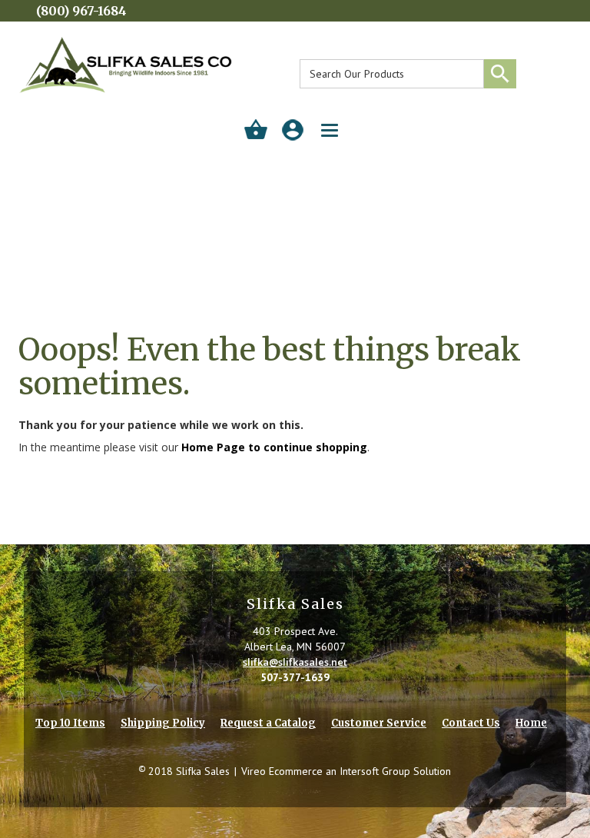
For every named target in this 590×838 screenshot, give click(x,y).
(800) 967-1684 (81, 10)
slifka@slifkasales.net (295, 662)
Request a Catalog (268, 723)
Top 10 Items (70, 723)
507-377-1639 (295, 677)
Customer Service (378, 723)
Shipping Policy (163, 723)
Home (531, 723)
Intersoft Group (375, 771)
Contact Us (471, 723)
